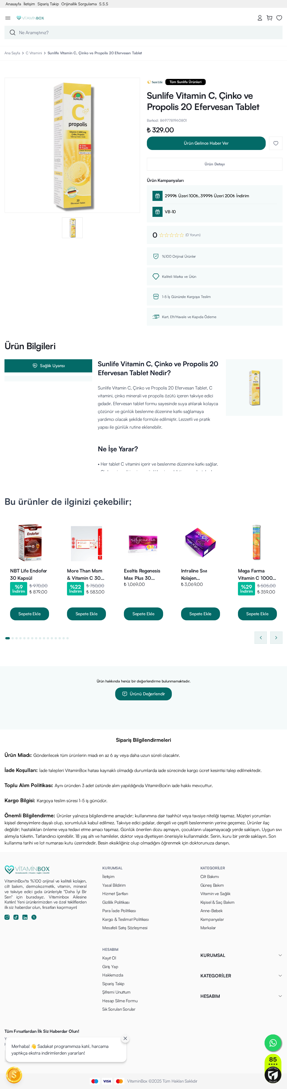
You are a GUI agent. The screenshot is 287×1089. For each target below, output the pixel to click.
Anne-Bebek (211, 910)
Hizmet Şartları (115, 893)
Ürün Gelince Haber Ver (206, 143)
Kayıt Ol (109, 958)
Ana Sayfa (12, 53)
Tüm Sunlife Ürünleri (186, 82)
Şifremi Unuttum (116, 992)
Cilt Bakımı (209, 876)
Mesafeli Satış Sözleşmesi (124, 927)
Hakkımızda (112, 975)
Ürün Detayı (215, 164)
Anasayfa (13, 3)
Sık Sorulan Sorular (118, 1009)
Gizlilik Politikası (115, 902)
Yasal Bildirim (114, 885)
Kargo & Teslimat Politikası (125, 919)
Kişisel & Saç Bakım (217, 902)
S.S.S (103, 3)
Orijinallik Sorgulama (79, 3)
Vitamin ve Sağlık (215, 893)
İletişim (29, 3)
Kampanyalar (212, 919)
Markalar (208, 927)
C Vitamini (34, 53)
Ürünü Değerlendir (147, 693)
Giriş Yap (110, 966)
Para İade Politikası (119, 910)
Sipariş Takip (48, 3)
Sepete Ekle (29, 613)
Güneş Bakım (212, 885)
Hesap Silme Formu (119, 1000)
